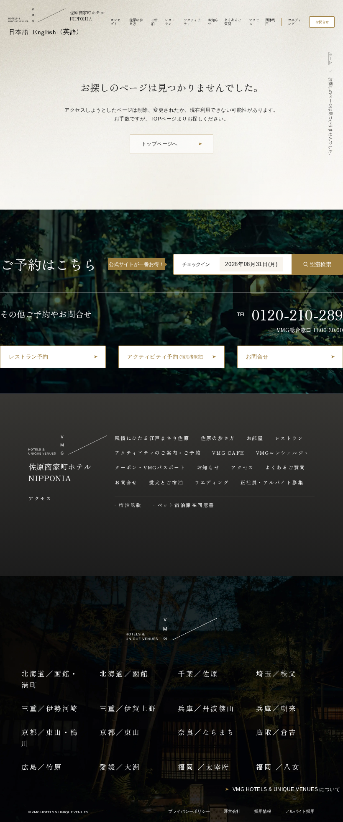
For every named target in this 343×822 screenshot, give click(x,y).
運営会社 (232, 811)
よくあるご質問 (232, 22)
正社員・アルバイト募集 (271, 482)
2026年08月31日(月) (251, 264)
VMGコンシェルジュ (283, 452)
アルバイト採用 (300, 811)
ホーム (330, 58)
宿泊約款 (130, 504)
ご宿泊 (154, 22)
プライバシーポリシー (189, 811)
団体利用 (270, 22)
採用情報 (262, 811)
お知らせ (213, 22)
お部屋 (255, 437)
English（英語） (58, 31)
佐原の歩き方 (136, 22)
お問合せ (126, 482)
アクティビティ (192, 22)
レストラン (170, 22)
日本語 (18, 31)
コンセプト (115, 22)
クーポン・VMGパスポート (150, 467)
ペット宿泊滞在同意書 (186, 504)
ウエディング (294, 22)
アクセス (254, 22)
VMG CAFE (228, 452)
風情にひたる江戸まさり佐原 (152, 437)
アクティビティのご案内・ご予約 (158, 452)
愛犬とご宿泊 (166, 482)
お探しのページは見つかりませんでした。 (330, 117)
